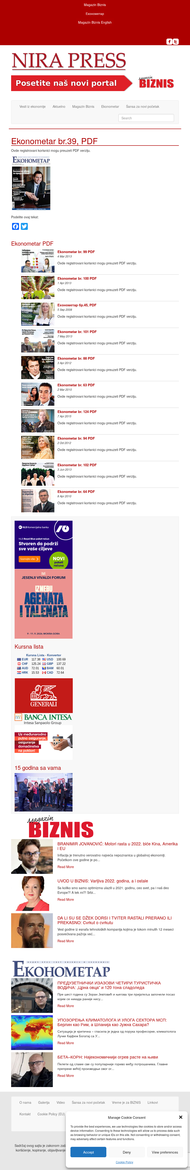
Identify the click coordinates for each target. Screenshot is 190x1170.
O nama (25, 1102)
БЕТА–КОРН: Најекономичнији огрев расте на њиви (107, 1057)
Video (61, 1102)
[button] (180, 1117)
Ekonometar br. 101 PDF (77, 331)
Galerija (44, 1102)
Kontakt (25, 1114)
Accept (88, 1152)
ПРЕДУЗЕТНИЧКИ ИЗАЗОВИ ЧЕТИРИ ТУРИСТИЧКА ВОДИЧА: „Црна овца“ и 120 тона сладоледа (109, 985)
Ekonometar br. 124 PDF (77, 411)
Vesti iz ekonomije (32, 106)
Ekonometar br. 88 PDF (76, 358)
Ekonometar (110, 106)
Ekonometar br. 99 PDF (76, 251)
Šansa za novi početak (142, 106)
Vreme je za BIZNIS (126, 1102)
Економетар (95, 13)
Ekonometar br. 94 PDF (76, 438)
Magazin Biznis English (95, 22)
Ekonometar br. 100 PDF (77, 278)
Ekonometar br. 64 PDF (76, 491)
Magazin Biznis (95, 4)
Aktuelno (59, 106)
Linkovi (153, 1102)
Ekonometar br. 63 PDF (76, 384)
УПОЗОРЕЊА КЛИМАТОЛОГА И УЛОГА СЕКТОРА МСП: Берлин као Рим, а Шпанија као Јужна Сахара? (112, 1022)
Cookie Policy (124, 1162)
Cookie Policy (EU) (51, 1114)
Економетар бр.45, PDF (76, 305)
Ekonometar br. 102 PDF (77, 464)
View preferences (165, 1152)
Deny (127, 1152)
